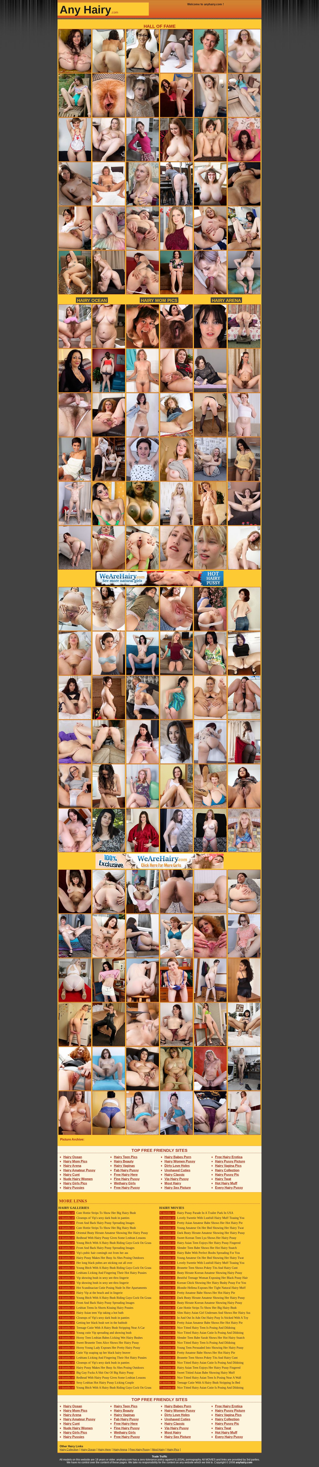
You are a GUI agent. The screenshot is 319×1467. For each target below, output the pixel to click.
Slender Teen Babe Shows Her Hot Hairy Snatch (198, 1247)
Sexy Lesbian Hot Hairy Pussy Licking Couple (96, 1382)
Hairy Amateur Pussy (79, 1170)
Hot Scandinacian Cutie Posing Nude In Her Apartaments (103, 1287)
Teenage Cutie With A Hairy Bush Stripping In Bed (200, 1382)
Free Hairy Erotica (228, 1157)
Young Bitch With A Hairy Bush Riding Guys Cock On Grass (105, 1242)
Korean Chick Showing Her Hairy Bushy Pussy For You (203, 1282)
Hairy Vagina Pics (228, 1165)
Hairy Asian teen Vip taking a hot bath (91, 1312)
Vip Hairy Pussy (176, 1179)
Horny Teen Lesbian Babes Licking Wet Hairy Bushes (101, 1337)
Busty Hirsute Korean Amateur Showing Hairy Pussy (201, 1272)
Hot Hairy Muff (226, 1183)
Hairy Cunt (71, 1174)
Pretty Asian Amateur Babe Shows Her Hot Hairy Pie (201, 1223)
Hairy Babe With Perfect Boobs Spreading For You (200, 1252)
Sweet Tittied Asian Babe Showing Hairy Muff (197, 1372)
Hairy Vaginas (124, 1165)
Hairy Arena (226, 300)
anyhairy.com (244, 1462)
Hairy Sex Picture (177, 1187)
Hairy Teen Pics (125, 1157)
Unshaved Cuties (177, 1170)
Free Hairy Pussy (127, 1187)
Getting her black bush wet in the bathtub (93, 1322)
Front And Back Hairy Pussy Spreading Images (96, 1223)
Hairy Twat (223, 1179)
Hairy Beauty (123, 1161)
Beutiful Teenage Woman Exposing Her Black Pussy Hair (204, 1277)
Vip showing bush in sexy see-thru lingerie (94, 1277)
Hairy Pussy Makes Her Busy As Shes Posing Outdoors (101, 1257)
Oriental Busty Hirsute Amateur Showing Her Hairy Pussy (103, 1233)
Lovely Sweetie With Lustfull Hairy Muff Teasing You (202, 1218)
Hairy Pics (173, 1449)
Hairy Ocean (92, 300)
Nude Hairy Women (78, 1179)
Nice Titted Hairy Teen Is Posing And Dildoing (197, 1327)
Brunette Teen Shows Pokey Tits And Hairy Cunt (199, 1267)
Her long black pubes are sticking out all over (95, 1262)
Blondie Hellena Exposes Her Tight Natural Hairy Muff (203, 1287)
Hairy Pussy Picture (230, 1161)
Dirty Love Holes (177, 1165)
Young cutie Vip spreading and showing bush (95, 1332)
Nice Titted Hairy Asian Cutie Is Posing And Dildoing (201, 1332)
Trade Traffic (159, 1456)
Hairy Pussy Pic (227, 1174)
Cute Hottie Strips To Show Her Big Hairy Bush (97, 1213)
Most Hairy (172, 1183)
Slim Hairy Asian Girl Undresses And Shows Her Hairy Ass (205, 1312)
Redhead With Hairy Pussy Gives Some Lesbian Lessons (102, 1238)
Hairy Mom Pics (159, 300)
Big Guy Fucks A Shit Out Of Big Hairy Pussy (96, 1372)
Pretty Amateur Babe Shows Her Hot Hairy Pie (197, 1292)
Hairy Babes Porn (177, 1157)
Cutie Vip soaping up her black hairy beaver (94, 1352)
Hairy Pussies (73, 1187)
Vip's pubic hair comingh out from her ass (93, 1252)
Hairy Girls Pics (75, 1183)
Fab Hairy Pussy (126, 1170)
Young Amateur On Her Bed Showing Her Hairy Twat (202, 1228)
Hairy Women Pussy (179, 1161)
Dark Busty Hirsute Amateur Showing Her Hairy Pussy (202, 1233)
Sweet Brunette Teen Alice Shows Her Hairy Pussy (99, 1342)
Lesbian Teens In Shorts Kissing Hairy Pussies (96, 1307)
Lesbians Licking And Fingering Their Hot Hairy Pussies (102, 1272)
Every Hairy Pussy (229, 1187)
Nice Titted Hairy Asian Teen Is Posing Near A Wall (200, 1377)
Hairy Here (104, 1449)
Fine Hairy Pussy (127, 1179)
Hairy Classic (174, 1174)
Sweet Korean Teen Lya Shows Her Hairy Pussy (198, 1238)
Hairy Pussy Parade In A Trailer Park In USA (196, 1213)
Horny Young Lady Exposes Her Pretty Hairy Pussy (99, 1347)
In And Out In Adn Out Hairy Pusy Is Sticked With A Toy (204, 1317)
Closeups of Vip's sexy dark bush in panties (94, 1218)
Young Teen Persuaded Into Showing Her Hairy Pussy (201, 1347)
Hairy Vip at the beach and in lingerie (91, 1292)
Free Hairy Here (126, 1174)
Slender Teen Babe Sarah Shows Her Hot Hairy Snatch (202, 1337)
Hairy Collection (227, 1170)
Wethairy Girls (125, 1183)
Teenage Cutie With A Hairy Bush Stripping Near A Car (102, 1327)
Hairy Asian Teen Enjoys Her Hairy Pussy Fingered (200, 1242)
